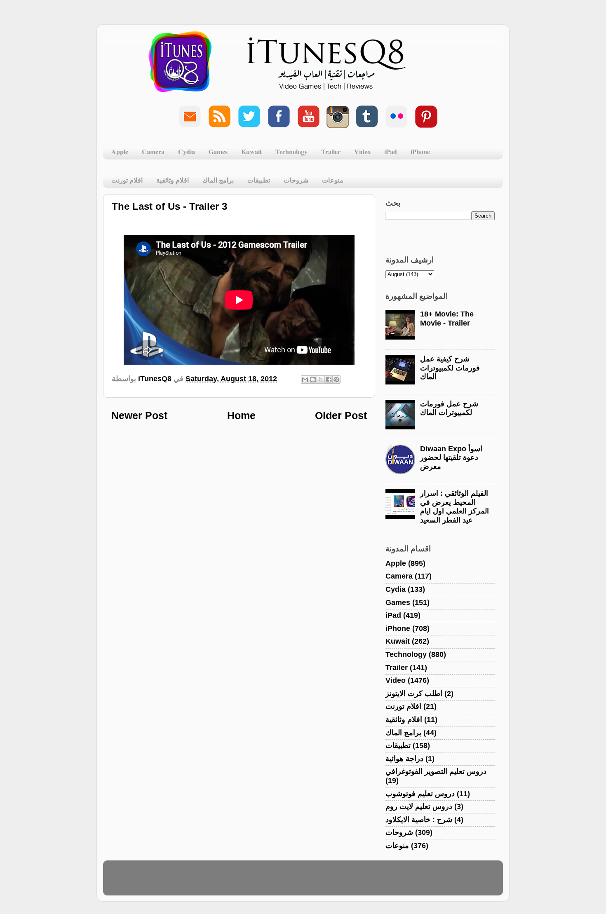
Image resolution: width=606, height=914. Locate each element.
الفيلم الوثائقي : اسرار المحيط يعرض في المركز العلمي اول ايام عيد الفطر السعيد (454, 506)
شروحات (296, 180)
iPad (390, 151)
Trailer (331, 151)
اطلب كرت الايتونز (413, 693)
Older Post (341, 415)
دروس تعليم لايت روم (418, 806)
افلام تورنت (127, 180)
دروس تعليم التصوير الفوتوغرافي (435, 771)
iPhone (420, 151)
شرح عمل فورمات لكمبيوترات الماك (449, 408)
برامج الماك (218, 180)
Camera (153, 151)
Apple (119, 151)
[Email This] (305, 379)
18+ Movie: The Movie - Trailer (447, 318)
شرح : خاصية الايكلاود (418, 820)
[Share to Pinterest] (336, 379)
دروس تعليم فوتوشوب (420, 794)
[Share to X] (321, 379)
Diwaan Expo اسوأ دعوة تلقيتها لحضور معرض (451, 458)
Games (218, 151)
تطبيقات (258, 180)
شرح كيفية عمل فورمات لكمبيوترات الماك (450, 368)
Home (241, 415)
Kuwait (251, 151)
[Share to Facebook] (328, 379)
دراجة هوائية (404, 759)
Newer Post (139, 415)
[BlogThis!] (313, 379)
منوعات (332, 180)
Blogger (343, 882)
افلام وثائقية (172, 180)
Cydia (186, 151)
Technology (291, 151)
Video (362, 151)
